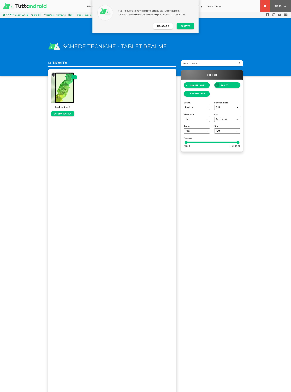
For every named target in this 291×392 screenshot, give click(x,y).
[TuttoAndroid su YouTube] (279, 15)
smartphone (197, 85)
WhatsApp (48, 15)
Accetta (185, 26)
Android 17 (36, 15)
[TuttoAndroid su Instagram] (273, 15)
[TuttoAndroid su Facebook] (267, 15)
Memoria (189, 114)
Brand (187, 102)
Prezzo (188, 138)
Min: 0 (187, 146)
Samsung (61, 15)
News (90, 6)
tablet (225, 85)
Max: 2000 (235, 146)
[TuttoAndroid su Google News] (285, 15)
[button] (214, 7)
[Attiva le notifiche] (265, 6)
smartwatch (197, 94)
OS (216, 114)
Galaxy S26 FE (21, 15)
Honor (71, 15)
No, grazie (163, 26)
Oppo (80, 15)
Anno (187, 126)
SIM (216, 126)
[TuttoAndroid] (25, 6)
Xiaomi (88, 15)
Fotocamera (221, 102)
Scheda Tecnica (62, 114)
